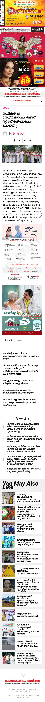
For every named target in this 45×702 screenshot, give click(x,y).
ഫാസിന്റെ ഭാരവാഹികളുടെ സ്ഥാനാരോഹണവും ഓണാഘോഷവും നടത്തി (20, 356)
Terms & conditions (23, 691)
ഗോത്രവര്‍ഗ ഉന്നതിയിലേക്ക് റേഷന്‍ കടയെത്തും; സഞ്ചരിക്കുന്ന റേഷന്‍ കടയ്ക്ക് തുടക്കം (19, 402)
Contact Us (21, 689)
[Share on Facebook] (14, 140)
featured (19, 340)
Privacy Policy (31, 689)
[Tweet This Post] (19, 140)
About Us (11, 689)
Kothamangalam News (19, 133)
